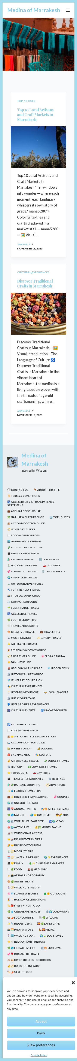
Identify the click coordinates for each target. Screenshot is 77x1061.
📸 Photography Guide (23, 595)
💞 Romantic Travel (21, 571)
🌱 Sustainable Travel (23, 607)
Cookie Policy (39, 1055)
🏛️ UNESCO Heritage (21, 698)
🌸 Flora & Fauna (53, 656)
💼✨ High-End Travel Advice (27, 796)
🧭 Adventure (55, 784)
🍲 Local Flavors (56, 692)
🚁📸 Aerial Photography (25, 875)
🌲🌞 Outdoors (54, 893)
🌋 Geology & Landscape (24, 668)
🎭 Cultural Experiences (24, 686)
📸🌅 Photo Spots (20, 929)
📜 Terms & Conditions (23, 495)
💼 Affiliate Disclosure (24, 511)
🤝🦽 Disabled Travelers (24, 839)
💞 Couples (61, 796)
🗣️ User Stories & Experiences (28, 704)
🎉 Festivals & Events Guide (26, 650)
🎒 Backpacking (18, 754)
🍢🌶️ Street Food (19, 972)
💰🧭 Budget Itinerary (23, 966)
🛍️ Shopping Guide (20, 559)
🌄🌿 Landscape (48, 923)
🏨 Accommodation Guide (26, 523)
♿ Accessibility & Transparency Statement (30, 503)
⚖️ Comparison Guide (22, 601)
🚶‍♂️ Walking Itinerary (22, 565)
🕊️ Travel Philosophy (22, 625)
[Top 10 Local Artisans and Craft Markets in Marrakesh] (39, 147)
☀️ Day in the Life (19, 662)
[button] (73, 982)
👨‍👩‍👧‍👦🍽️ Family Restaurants (25, 778)
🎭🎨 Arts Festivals (55, 808)
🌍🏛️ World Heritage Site (25, 821)
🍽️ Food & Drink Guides (23, 535)
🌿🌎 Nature (16, 814)
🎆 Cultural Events (21, 710)
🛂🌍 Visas (56, 821)
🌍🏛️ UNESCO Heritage (22, 802)
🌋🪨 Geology (37, 869)
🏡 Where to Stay (19, 748)
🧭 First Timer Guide (21, 656)
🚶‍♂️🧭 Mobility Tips (20, 851)
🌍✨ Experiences (56, 857)
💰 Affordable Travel (22, 760)
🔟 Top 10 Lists (59, 517)
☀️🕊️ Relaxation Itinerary (26, 941)
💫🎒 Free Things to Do (23, 905)
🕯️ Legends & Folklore (22, 692)
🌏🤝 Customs (40, 814)
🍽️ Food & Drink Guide (22, 730)
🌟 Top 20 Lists (17, 772)
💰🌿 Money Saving (48, 827)
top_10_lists (26, 100)
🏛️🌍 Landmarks (57, 911)
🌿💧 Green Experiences (23, 911)
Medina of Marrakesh (33, 10)
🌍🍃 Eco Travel (51, 935)
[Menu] (68, 10)
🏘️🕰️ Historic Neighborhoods (29, 960)
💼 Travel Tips (50, 631)
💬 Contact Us (17, 489)
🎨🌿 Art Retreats (20, 881)
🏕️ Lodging (45, 748)
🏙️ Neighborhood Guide (24, 541)
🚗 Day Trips (51, 565)
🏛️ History (15, 766)
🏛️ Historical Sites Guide (25, 674)
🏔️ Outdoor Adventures (25, 583)
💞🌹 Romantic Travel (23, 954)
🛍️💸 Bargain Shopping (23, 784)
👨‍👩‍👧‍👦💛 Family (15, 863)
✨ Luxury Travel (49, 637)
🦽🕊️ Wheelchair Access (24, 833)
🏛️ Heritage (56, 778)
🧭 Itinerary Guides (21, 529)
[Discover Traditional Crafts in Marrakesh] (39, 314)
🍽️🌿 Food (14, 869)
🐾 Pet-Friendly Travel (23, 589)
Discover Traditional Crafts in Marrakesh (35, 283)
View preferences (41, 1045)
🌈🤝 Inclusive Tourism (24, 845)
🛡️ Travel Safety (53, 571)
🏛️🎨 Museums (51, 947)
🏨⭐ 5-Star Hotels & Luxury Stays (31, 736)
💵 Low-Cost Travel (42, 766)
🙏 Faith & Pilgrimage (22, 643)
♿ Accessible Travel (22, 613)
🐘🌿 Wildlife (48, 917)
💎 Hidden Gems (58, 668)
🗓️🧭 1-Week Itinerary (23, 857)
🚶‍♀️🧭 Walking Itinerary (24, 887)
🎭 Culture (43, 754)
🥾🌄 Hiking (46, 929)
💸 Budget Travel (56, 760)
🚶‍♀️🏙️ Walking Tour (20, 935)
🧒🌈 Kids (62, 814)
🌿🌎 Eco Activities (21, 947)
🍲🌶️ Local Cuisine (20, 917)
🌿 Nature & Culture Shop (25, 517)
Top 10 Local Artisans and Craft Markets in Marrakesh (35, 114)
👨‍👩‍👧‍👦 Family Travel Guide (23, 553)
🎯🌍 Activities (18, 827)
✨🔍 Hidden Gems (19, 923)
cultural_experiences (33, 272)
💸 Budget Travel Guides (24, 547)
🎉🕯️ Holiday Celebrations (26, 899)
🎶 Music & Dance (19, 637)
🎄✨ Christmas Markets (46, 863)
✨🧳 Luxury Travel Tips (24, 790)
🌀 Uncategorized (54, 710)
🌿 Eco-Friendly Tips (21, 619)
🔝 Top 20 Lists (48, 559)
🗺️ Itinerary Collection (24, 680)
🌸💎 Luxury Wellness (22, 893)
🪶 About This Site (47, 489)
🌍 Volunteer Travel (22, 577)
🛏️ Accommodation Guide (26, 742)
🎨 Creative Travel (20, 631)
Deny (41, 1033)
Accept (41, 1021)
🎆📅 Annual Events (21, 808)
